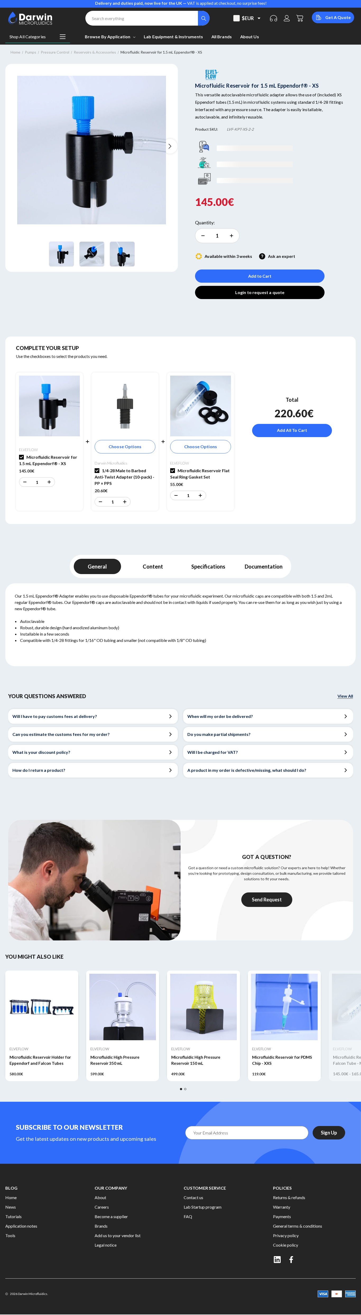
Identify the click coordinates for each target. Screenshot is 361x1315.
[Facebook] (292, 1259)
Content (153, 566)
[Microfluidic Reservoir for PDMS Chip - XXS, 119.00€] (284, 1007)
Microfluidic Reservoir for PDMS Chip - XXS (282, 1060)
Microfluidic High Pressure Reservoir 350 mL (115, 1060)
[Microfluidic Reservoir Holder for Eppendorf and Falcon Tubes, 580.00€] (41, 1007)
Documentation (264, 566)
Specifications (208, 566)
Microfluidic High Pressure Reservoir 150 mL (195, 1060)
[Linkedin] (277, 1259)
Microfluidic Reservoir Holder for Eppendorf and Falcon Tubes (40, 1060)
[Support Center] (273, 18)
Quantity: (205, 222)
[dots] (181, 1089)
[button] (24, 482)
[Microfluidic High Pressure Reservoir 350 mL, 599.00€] (122, 1007)
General (97, 566)
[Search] (204, 18)
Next (170, 146)
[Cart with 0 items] (299, 18)
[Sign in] (286, 18)
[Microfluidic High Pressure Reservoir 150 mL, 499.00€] (203, 1007)
